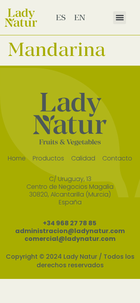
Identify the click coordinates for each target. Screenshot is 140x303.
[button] (119, 17)
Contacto (117, 158)
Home (17, 158)
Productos (48, 158)
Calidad (83, 158)
